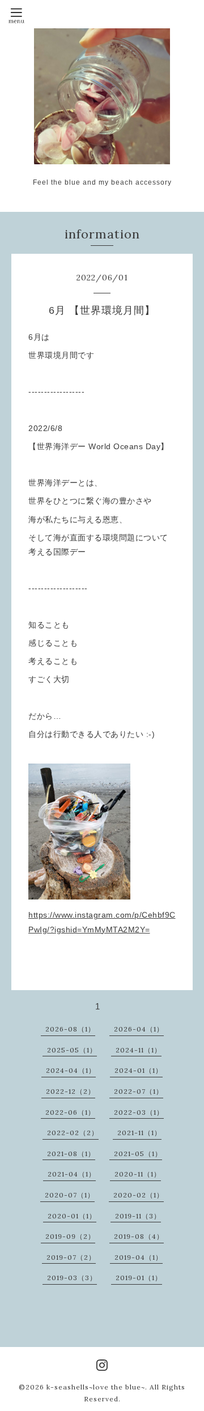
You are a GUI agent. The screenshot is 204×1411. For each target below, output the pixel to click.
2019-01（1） (139, 1277)
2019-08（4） (139, 1236)
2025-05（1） (72, 1050)
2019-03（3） (72, 1277)
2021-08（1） (71, 1153)
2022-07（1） (138, 1091)
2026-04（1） (139, 1029)
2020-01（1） (72, 1216)
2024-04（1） (71, 1070)
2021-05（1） (138, 1153)
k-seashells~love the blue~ (95, 1387)
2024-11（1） (139, 1050)
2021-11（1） (139, 1132)
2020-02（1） (138, 1195)
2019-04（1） (138, 1257)
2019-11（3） (138, 1216)
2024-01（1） (138, 1070)
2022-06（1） (70, 1112)
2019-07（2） (71, 1257)
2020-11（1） (137, 1174)
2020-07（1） (70, 1195)
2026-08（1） (70, 1029)
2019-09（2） (70, 1236)
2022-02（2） (73, 1132)
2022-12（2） (70, 1091)
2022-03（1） (139, 1112)
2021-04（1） (72, 1174)
